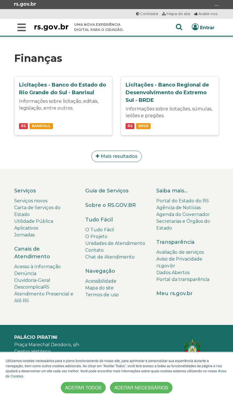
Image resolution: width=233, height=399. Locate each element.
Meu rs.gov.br (174, 293)
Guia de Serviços (106, 191)
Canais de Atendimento (32, 253)
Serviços (25, 191)
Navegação (100, 271)
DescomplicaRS (31, 287)
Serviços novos (30, 200)
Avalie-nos (207, 13)
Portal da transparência (182, 279)
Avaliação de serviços (180, 252)
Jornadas (24, 235)
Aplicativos (26, 228)
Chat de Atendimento (110, 257)
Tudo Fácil (99, 220)
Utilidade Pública (33, 221)
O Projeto (96, 236)
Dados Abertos (173, 272)
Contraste (148, 13)
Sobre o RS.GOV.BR (110, 205)
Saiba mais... (172, 191)
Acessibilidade (100, 281)
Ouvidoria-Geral (32, 280)
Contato (94, 250)
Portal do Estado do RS (182, 200)
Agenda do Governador (183, 214)
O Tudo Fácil (99, 229)
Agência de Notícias (178, 207)
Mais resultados (118, 156)
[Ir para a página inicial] (51, 27)
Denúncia (25, 273)
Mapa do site (178, 13)
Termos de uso (102, 294)
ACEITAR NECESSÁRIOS (141, 387)
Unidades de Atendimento (115, 243)
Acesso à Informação (37, 266)
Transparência (175, 242)
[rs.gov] (25, 4)
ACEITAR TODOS (83, 387)
